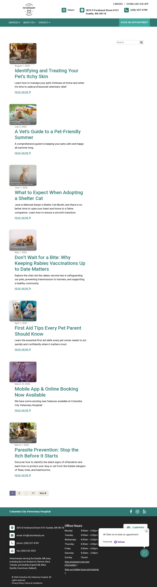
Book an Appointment (134, 22)
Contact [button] (43, 22)
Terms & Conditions (33, 583)
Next (42, 493)
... (26, 493)
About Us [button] (28, 22)
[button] (144, 553)
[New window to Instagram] (137, 512)
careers (138, 527)
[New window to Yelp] (144, 512)
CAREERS (118, 4)
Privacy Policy (18, 583)
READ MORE (22, 92)
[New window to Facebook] (131, 512)
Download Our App (138, 4)
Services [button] (14, 22)
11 (33, 493)
